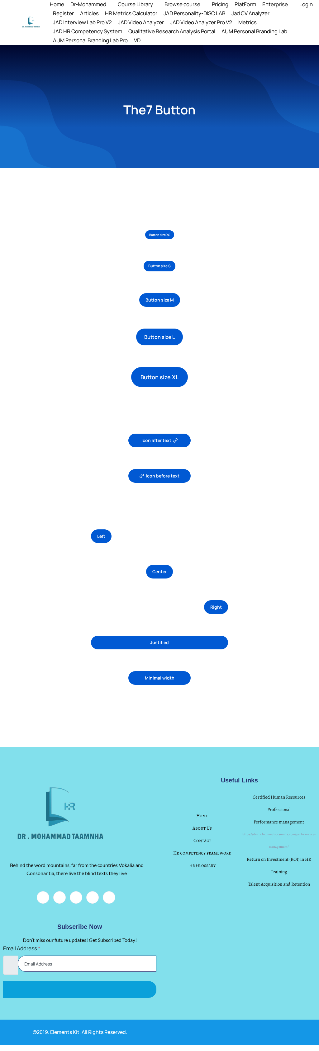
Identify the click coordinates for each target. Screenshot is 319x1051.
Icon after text (156, 440)
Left (101, 536)
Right (216, 607)
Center (159, 571)
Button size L (159, 337)
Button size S (159, 266)
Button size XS (159, 235)
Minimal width (159, 678)
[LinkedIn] (76, 897)
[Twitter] (59, 897)
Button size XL (159, 377)
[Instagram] (109, 897)
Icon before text (162, 476)
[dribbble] (92, 897)
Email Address (21, 948)
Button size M (159, 300)
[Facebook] (43, 897)
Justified (159, 642)
